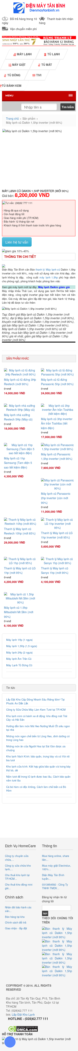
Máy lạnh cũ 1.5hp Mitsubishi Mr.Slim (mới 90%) (18, 612)
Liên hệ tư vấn (16, 242)
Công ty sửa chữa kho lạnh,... (18, 867)
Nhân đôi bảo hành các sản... (18, 909)
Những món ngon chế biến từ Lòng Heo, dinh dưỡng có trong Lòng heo (38, 738)
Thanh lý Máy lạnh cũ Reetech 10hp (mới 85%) (20, 531)
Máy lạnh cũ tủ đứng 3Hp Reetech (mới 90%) (20, 382)
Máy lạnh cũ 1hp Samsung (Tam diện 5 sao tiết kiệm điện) (18, 462)
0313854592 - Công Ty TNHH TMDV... (55, 886)
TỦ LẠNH (53, 54)
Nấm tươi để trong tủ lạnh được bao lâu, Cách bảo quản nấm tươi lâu (38, 778)
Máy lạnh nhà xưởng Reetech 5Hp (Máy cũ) (18, 417)
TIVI (38, 75)
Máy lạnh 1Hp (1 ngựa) (19, 640)
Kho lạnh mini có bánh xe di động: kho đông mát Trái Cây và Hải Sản (36, 718)
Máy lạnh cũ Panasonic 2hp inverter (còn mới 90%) (55, 498)
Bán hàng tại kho (15, 917)
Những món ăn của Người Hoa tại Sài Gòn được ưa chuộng (35, 748)
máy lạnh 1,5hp (48, 277)
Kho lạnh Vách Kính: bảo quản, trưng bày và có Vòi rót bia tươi (38, 758)
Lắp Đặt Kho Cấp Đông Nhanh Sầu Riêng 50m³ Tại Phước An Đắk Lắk (35, 701)
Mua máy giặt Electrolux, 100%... (56, 867)
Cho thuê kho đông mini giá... (18, 886)
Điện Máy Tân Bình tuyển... (53, 877)
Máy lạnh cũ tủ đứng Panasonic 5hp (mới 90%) (57, 382)
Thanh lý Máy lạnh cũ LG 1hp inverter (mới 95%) (57, 535)
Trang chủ (12, 118)
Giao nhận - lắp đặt (16, 928)
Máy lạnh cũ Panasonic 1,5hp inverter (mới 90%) (56, 456)
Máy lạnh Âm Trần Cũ (18, 659)
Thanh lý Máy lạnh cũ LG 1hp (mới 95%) (20, 570)
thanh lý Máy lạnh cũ (48, 269)
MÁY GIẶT (18, 65)
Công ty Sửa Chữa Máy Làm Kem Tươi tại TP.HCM (36, 709)
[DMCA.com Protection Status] (23, 1028)
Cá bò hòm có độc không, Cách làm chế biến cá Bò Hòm (36, 789)
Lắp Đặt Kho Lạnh (23, 1014)
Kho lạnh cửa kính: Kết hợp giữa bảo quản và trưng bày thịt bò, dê (38, 768)
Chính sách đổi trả (15, 922)
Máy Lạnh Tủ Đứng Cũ (19, 665)
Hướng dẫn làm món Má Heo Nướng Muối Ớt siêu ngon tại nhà (38, 728)
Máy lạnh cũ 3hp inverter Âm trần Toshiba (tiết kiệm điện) (56, 423)
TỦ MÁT (46, 65)
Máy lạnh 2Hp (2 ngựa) (19, 652)
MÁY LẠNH (24, 54)
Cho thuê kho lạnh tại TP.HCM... (17, 877)
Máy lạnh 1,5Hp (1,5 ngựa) (21, 646)
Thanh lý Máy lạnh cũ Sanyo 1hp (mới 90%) (54, 570)
